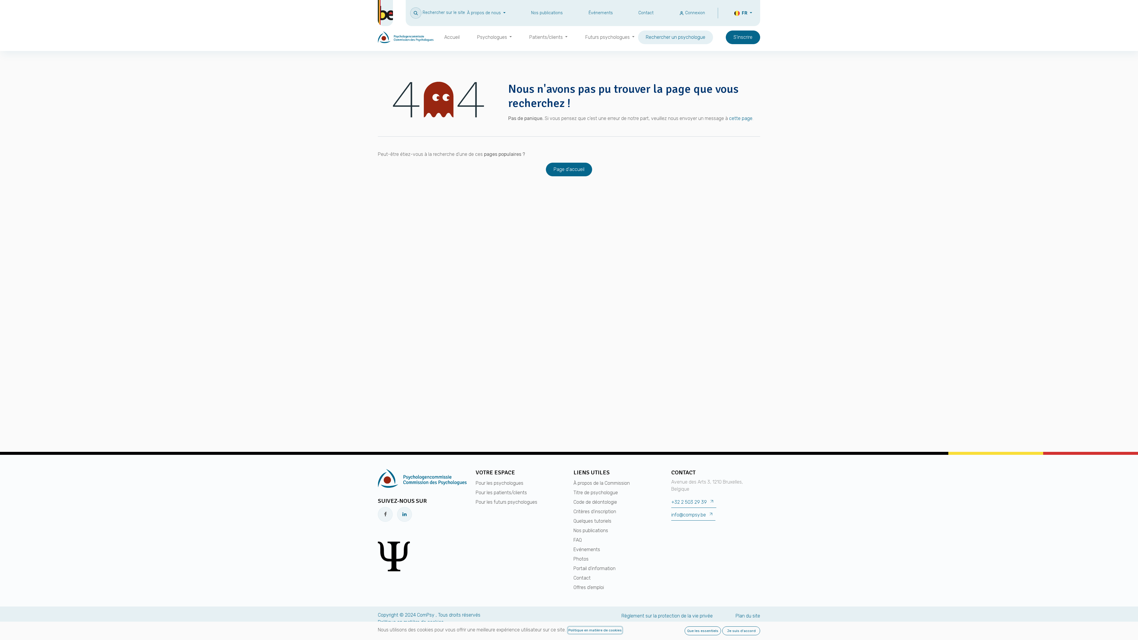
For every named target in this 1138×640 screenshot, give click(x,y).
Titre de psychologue (595, 492)
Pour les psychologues (499, 483)
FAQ (577, 540)
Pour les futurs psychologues (506, 502)
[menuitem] (452, 37)
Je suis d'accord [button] (741, 631)
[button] (437, 12)
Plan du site (748, 616)
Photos (581, 559)
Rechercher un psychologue (675, 37)
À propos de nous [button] (484, 12)
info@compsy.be (688, 515)
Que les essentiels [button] (702, 631)
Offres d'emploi (588, 587)
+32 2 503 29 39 (689, 502)
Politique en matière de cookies (595, 630)
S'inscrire (742, 37)
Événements (601, 12)
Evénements (586, 549)
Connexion (694, 12)
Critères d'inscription (594, 511)
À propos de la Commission (601, 483)
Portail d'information (594, 568)
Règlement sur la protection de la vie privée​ (667, 616)
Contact (645, 12)
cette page (740, 118)
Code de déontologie (595, 502)
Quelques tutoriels (592, 521)
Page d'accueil (569, 169)
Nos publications (547, 12)
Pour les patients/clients (501, 492)
